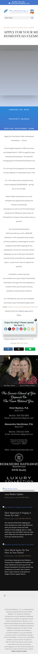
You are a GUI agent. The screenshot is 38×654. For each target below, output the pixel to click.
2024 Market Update (14, 494)
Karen (8, 497)
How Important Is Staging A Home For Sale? (18, 514)
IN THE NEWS (24, 497)
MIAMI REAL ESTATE (26, 28)
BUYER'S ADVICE (10, 28)
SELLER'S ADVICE (25, 519)
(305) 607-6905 (22, 343)
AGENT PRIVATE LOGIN (19, 651)
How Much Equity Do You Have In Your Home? (17, 551)
